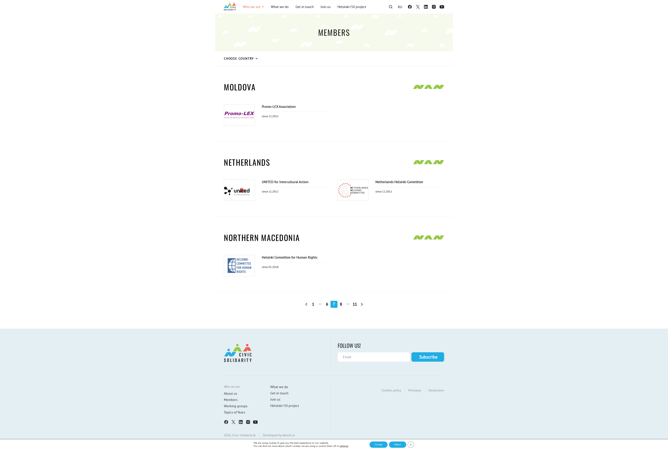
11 (355, 304)
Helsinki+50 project (351, 7)
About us (230, 393)
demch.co (288, 435)
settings (344, 446)
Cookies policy (391, 390)
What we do (280, 7)
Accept (378, 444)
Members (230, 399)
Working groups (235, 406)
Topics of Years (234, 412)
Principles (414, 390)
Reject (397, 444)
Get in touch (305, 7)
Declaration (436, 390)
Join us (326, 7)
